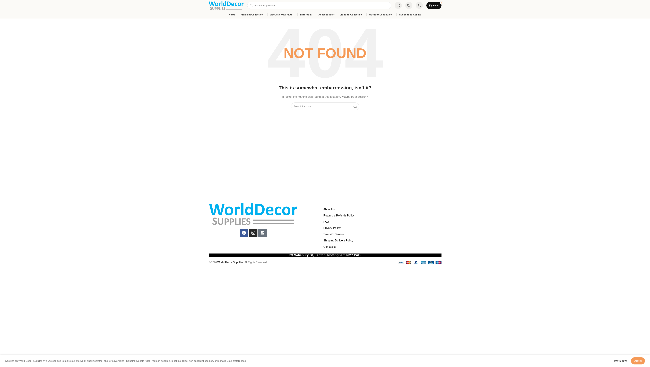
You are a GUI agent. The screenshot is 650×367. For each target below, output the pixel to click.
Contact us (329, 246)
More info (621, 361)
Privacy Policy (332, 227)
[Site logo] (226, 5)
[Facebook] (244, 233)
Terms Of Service (333, 234)
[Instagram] (253, 233)
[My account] (419, 5)
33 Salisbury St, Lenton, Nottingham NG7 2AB (325, 255)
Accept (638, 361)
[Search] (355, 106)
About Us (329, 209)
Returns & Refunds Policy (338, 215)
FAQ (326, 221)
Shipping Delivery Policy (338, 240)
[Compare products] (398, 5)
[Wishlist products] (409, 5)
